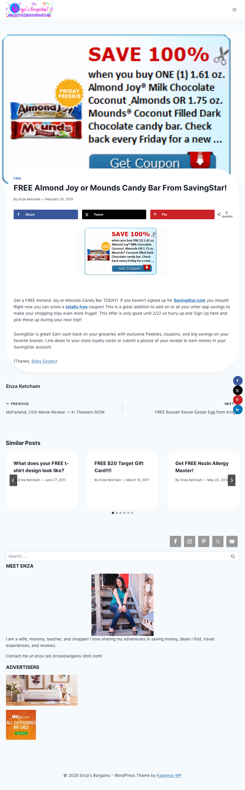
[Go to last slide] (13, 480)
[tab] (113, 513)
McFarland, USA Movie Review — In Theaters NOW (55, 408)
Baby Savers (44, 361)
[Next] (231, 480)
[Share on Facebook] (238, 381)
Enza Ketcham (29, 199)
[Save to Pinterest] (238, 400)
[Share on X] (238, 390)
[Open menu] (234, 9)
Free (17, 178)
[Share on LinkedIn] (238, 409)
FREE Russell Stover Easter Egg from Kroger (197, 408)
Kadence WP (169, 775)
